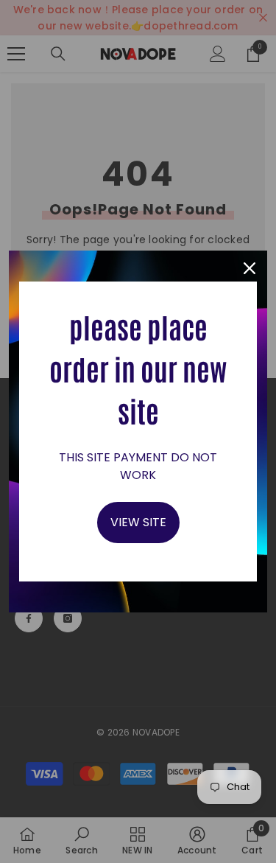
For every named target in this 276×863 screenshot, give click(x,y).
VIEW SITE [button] (138, 522)
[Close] (249, 268)
